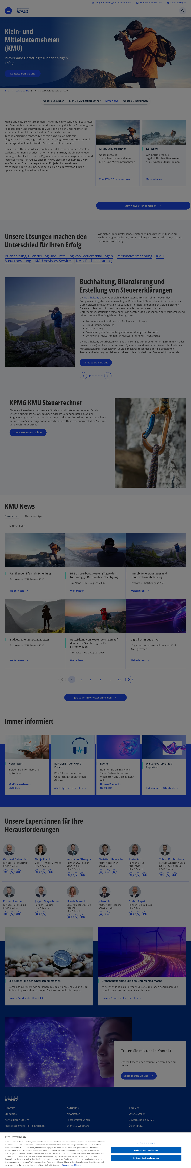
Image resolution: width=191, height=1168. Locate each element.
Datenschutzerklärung (71, 1165)
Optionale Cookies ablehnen (146, 1150)
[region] (95, 1150)
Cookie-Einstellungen (146, 1143)
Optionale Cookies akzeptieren (146, 1158)
